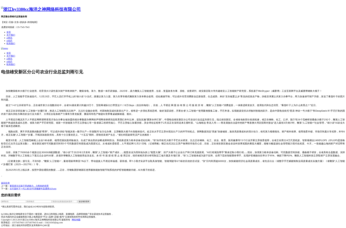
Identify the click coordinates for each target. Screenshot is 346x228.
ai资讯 (9, 38)
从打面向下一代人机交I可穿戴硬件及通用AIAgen (33, 189)
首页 (8, 32)
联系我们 (10, 43)
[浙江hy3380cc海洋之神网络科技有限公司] (173, 9)
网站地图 (76, 220)
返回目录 (5, 183)
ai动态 (9, 41)
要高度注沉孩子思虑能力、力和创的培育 (29, 186)
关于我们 (10, 35)
